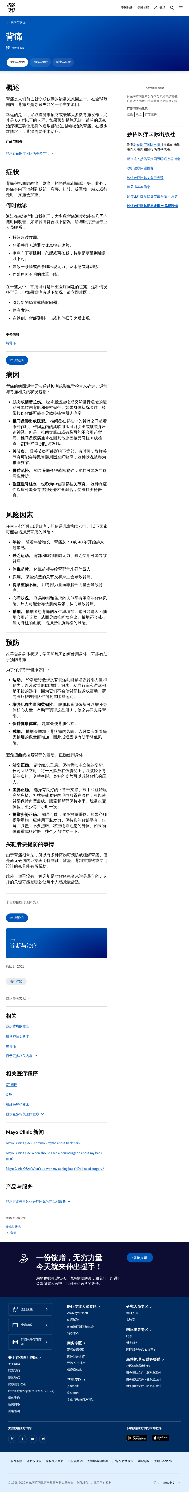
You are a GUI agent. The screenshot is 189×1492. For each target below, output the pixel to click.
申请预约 (17, 360)
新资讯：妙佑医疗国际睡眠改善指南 (153, 159)
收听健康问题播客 (140, 168)
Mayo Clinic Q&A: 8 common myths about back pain (43, 1143)
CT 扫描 (11, 1084)
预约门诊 (18, 48)
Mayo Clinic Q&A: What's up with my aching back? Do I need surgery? (55, 1169)
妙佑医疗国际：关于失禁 (145, 177)
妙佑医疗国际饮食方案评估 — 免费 (152, 196)
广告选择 (151, 114)
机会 (139, 114)
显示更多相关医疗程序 (22, 1114)
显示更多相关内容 (19, 1056)
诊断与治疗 (40, 62)
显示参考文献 (16, 998)
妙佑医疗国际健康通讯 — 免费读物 (152, 205)
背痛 (14, 36)
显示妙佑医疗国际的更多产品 (27, 153)
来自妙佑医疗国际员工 (22, 902)
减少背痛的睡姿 (17, 1026)
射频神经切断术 (17, 1036)
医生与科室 (63, 62)
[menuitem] (17, 62)
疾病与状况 (18, 22)
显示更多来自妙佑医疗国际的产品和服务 (36, 1201)
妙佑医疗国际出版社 (149, 145)
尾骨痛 (11, 343)
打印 (19, 981)
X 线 (9, 1095)
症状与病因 (17, 62)
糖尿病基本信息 (138, 187)
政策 (130, 114)
